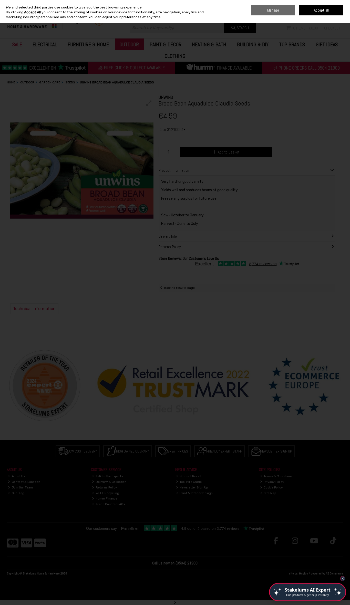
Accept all (321, 10)
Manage (273, 10)
